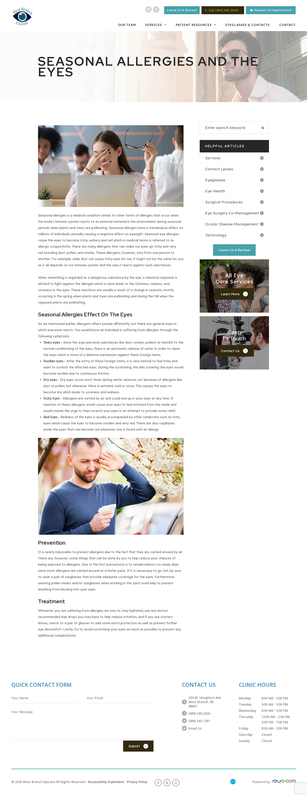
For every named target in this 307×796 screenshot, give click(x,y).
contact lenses (219, 169)
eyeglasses (215, 180)
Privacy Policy (137, 782)
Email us (195, 728)
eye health (215, 191)
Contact (287, 25)
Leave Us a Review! (234, 250)
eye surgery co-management (232, 213)
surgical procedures (224, 202)
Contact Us (230, 351)
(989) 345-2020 (226, 10)
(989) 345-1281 (199, 720)
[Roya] (284, 782)
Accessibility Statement (106, 782)
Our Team (127, 25)
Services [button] (153, 25)
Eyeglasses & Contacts (247, 25)
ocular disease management (231, 224)
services (212, 158)
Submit (134, 746)
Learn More (230, 294)
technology (215, 235)
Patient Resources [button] (194, 25)
